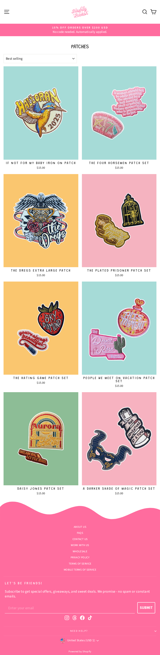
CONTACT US (80, 539)
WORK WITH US (80, 545)
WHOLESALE (80, 551)
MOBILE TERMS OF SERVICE (80, 570)
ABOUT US (80, 527)
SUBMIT (146, 607)
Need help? (79, 631)
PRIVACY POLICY (80, 557)
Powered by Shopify (80, 651)
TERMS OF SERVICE (80, 564)
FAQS (80, 533)
